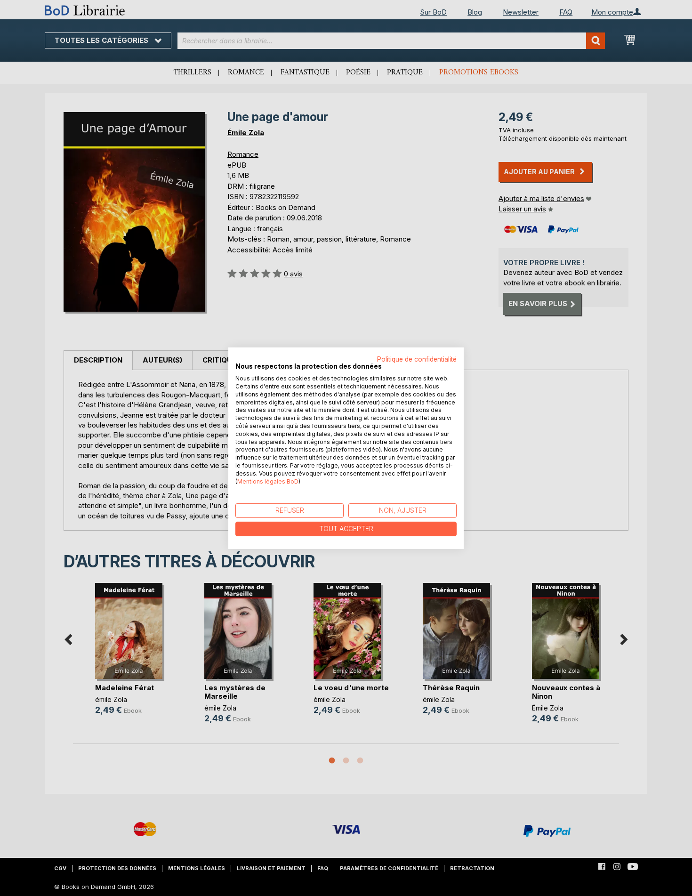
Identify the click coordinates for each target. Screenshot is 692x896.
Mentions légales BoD (267, 480)
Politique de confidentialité (417, 359)
